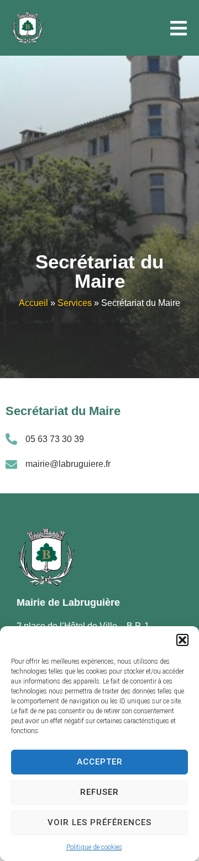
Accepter (100, 762)
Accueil (33, 303)
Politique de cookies (94, 847)
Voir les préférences (99, 822)
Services (74, 303)
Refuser (99, 792)
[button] (182, 639)
